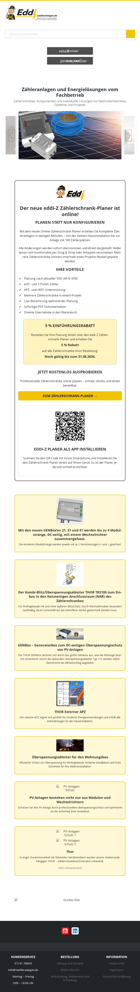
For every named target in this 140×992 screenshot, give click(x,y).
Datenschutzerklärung (116, 976)
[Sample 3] (70, 135)
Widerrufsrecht (70, 970)
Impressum (116, 970)
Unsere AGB (116, 963)
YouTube (65, 931)
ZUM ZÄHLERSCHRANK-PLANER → (70, 396)
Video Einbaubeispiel (70, 868)
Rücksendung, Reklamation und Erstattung (70, 978)
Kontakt (72, 51)
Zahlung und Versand (70, 963)
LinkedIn (75, 931)
